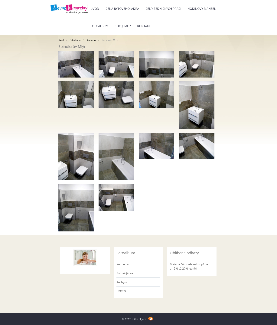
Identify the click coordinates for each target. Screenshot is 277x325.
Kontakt (144, 26)
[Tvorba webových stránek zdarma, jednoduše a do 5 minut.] (150, 318)
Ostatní (121, 291)
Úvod (94, 9)
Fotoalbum (99, 26)
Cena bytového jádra (122, 9)
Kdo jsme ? (123, 26)
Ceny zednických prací (163, 9)
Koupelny (91, 39)
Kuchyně (122, 282)
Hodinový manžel (201, 9)
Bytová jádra (124, 273)
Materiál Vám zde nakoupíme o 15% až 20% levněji (189, 266)
